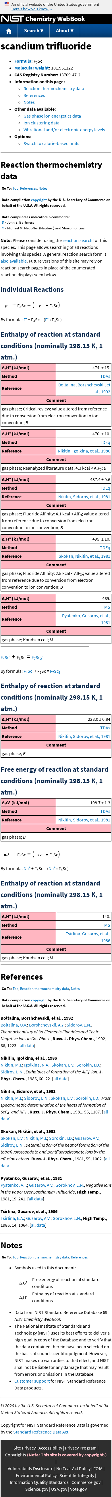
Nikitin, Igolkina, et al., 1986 (84, 451)
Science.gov (36, 1489)
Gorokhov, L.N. (69, 1185)
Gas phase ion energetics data (52, 116)
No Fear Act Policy (73, 1468)
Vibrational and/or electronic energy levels (64, 129)
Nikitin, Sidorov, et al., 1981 (84, 496)
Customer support (32, 1381)
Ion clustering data (41, 123)
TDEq (105, 442)
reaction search (77, 240)
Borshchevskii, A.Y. (47, 1025)
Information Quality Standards (39, 1482)
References (34, 95)
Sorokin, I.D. (88, 1065)
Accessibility (50, 1448)
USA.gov (59, 1489)
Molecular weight (31, 68)
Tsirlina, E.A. (12, 1218)
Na (27, 868)
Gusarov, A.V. (87, 1138)
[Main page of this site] (9, 31)
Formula (22, 61)
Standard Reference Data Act (40, 1432)
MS (107, 607)
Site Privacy (24, 1448)
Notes (29, 102)
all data (27, 1045)
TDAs (105, 376)
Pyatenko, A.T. (14, 1185)
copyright (39, 199)
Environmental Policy (36, 1475)
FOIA (98, 1468)
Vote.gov (78, 1489)
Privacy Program (80, 1448)
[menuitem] (9, 31)
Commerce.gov (86, 1482)
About (62, 30)
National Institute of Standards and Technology (12, 19)
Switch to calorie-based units (51, 143)
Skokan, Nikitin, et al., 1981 (84, 556)
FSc (5, 657)
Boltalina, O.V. (14, 1025)
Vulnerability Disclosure (30, 1468)
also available (14, 261)
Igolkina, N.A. (36, 1065)
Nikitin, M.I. (11, 1065)
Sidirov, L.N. (12, 1072)
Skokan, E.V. (62, 1065)
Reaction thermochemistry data (54, 88)
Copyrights (15, 1455)
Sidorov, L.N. (79, 1025)
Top (15, 188)
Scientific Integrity (76, 1475)
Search (31, 30)
